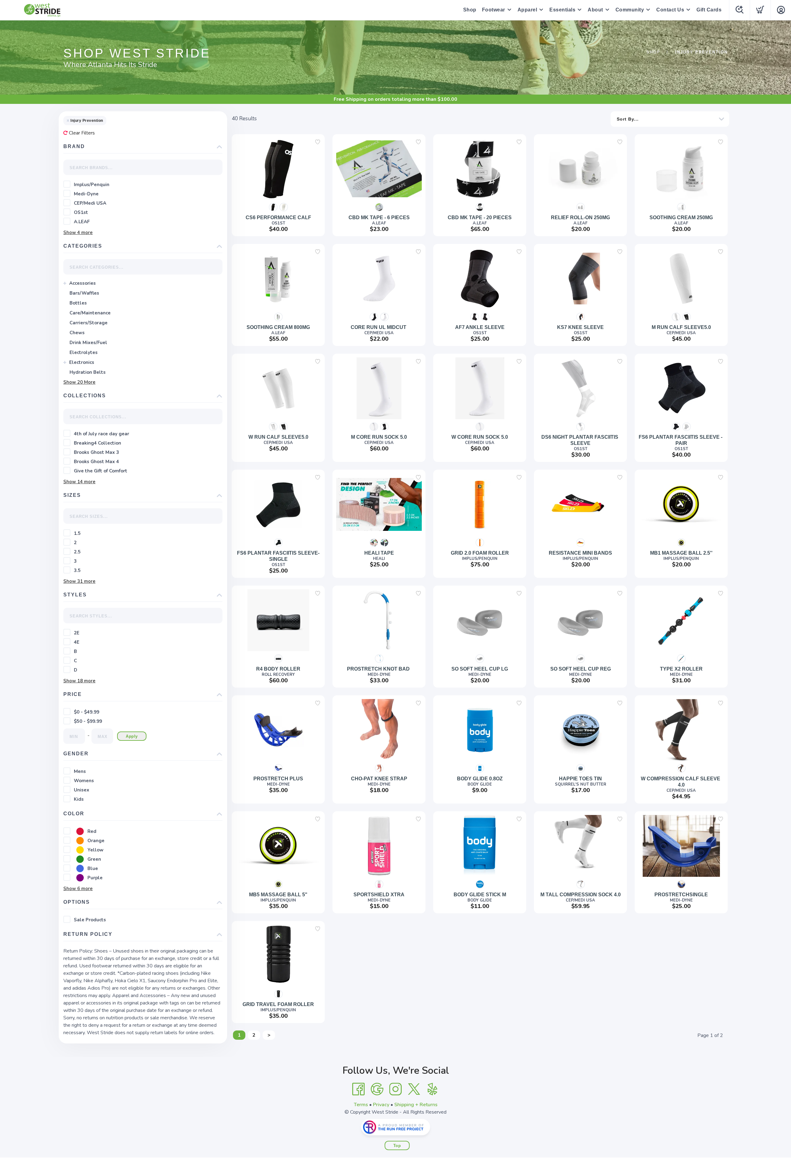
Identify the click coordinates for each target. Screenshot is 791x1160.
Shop (469, 9)
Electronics (81, 362)
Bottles (78, 303)
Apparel (527, 9)
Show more (78, 232)
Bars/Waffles (84, 293)
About (595, 9)
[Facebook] (358, 1089)
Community (629, 9)
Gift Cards (708, 9)
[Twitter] (414, 1089)
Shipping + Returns (416, 1104)
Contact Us (670, 9)
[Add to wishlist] (318, 142)
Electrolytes (84, 352)
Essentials (562, 9)
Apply (132, 736)
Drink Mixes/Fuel (88, 342)
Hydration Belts (88, 372)
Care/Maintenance (90, 313)
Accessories (82, 283)
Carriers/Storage (89, 323)
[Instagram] (395, 1089)
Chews (77, 333)
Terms (361, 1104)
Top (397, 1145)
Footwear (493, 9)
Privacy (381, 1104)
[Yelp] (432, 1089)
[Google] (377, 1089)
